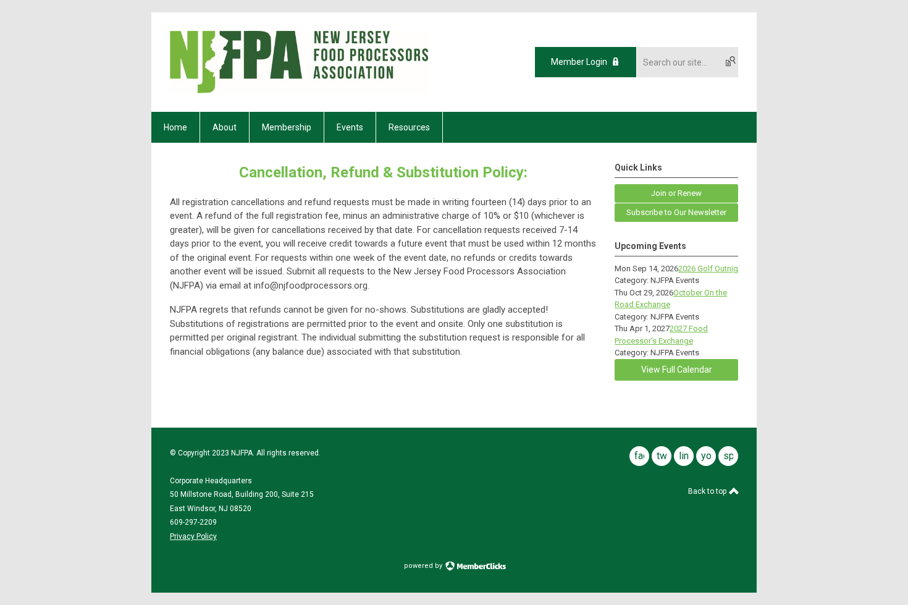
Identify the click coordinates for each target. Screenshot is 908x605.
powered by (424, 566)
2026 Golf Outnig (708, 268)
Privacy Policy (193, 536)
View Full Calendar (676, 369)
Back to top (708, 491)
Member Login (579, 62)
